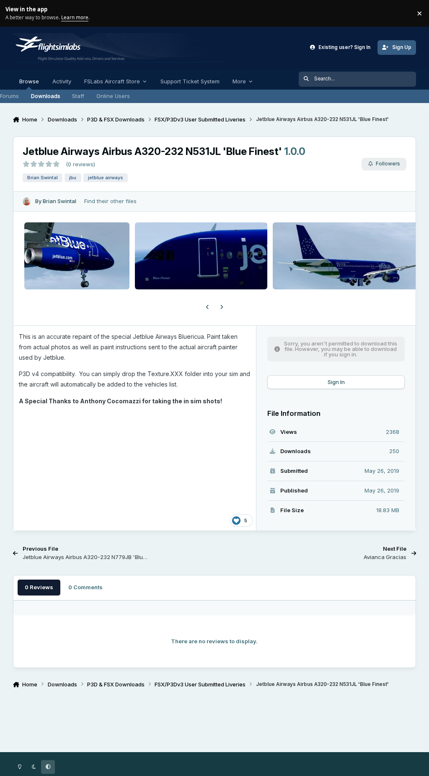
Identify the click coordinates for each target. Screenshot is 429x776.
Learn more (14, 13)
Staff (78, 96)
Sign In (336, 382)
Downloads (45, 96)
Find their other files (110, 201)
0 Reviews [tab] (39, 587)
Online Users (113, 96)
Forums (9, 96)
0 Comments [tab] (85, 587)
